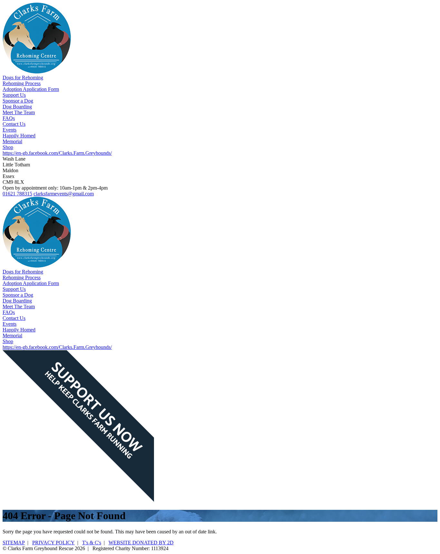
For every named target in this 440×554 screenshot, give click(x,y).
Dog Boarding (17, 106)
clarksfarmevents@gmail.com (63, 193)
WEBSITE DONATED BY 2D (141, 542)
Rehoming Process (22, 83)
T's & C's (91, 542)
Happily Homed (19, 135)
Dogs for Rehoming (23, 77)
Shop (8, 147)
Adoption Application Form (31, 89)
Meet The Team (19, 112)
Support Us (14, 95)
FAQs (9, 118)
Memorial (12, 141)
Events (9, 130)
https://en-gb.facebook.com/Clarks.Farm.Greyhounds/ (57, 153)
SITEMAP (14, 542)
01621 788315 (17, 193)
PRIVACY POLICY (53, 542)
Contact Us (14, 124)
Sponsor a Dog (18, 101)
